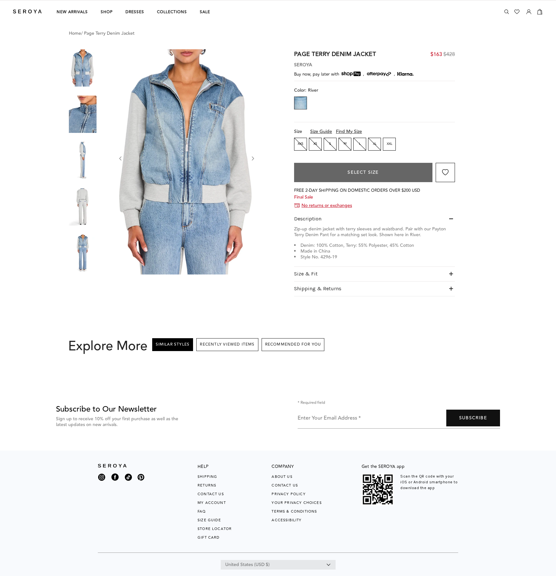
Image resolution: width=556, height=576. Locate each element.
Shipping (207, 476)
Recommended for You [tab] (293, 344)
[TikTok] (128, 478)
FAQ (202, 511)
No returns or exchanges (326, 206)
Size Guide (321, 132)
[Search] (506, 11)
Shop (107, 12)
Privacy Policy (288, 494)
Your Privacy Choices (296, 503)
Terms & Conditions (294, 511)
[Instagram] (102, 478)
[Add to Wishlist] (445, 172)
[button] (83, 68)
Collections (172, 12)
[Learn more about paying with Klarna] (405, 74)
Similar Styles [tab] (173, 344)
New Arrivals (72, 12)
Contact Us (211, 494)
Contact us (285, 485)
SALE (205, 12)
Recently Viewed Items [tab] (227, 344)
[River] (300, 103)
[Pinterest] (141, 481)
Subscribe (473, 418)
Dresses (134, 12)
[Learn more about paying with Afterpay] (379, 74)
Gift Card (209, 537)
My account (212, 503)
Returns (207, 485)
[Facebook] (115, 481)
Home (75, 33)
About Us (282, 476)
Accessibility (286, 520)
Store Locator (215, 529)
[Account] (529, 10)
